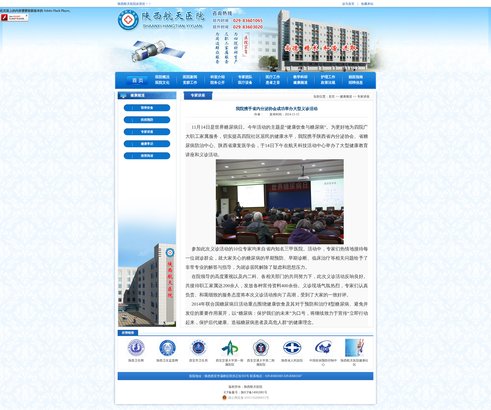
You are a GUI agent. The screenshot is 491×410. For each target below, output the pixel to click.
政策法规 (328, 83)
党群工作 (190, 83)
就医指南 (356, 77)
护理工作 (328, 77)
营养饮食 (147, 108)
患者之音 (273, 83)
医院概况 (162, 77)
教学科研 (300, 77)
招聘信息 (356, 83)
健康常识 (147, 144)
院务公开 (217, 83)
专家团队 (245, 77)
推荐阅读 (147, 156)
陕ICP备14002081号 (254, 392)
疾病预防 (147, 120)
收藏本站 (367, 4)
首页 (332, 96)
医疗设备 (245, 83)
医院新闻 (190, 77)
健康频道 (300, 83)
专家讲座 (147, 132)
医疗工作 (273, 77)
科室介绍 (217, 77)
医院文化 (162, 83)
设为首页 (348, 4)
